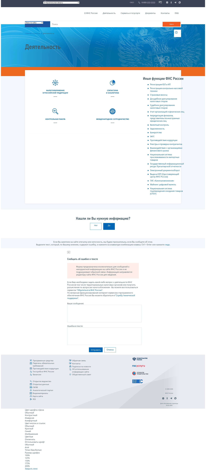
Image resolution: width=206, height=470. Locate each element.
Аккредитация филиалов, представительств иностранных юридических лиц (165, 118)
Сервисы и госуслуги (130, 13)
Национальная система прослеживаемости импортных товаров (164, 157)
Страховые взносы (158, 94)
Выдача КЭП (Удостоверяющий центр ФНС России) (164, 175)
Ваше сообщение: (75, 303)
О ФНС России (91, 13)
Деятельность (109, 13)
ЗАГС (152, 136)
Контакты (165, 13)
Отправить (96, 350)
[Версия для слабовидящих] (132, 2)
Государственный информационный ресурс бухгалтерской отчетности (167, 165)
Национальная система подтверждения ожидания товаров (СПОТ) (166, 191)
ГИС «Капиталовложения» (162, 180)
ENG (177, 13)
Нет (96, 225)
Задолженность (157, 128)
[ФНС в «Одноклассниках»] (171, 2)
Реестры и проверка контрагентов (166, 144)
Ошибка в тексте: (75, 326)
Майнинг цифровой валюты (163, 184)
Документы (150, 13)
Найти (171, 24)
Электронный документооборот (165, 170)
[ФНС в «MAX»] (179, 2)
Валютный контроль (159, 125)
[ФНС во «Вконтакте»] (167, 2)
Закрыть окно (31, 468)
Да (109, 225)
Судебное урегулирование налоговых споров (162, 106)
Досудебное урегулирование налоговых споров (163, 100)
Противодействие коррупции (163, 140)
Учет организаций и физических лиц (167, 111)
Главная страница (32, 33)
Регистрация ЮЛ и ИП (160, 84)
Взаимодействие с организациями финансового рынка (166, 149)
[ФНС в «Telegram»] (175, 2)
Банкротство (156, 132)
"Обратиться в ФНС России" (89, 290)
